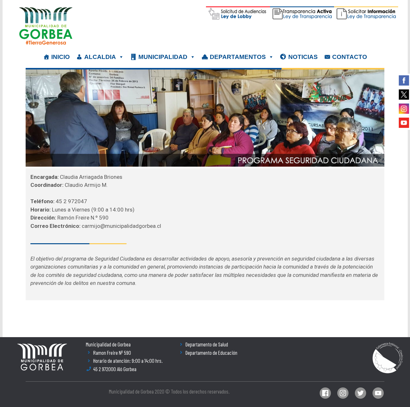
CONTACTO (349, 57)
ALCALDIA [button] (100, 57)
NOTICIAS (303, 57)
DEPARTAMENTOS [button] (238, 57)
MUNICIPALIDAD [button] (162, 57)
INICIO (60, 57)
